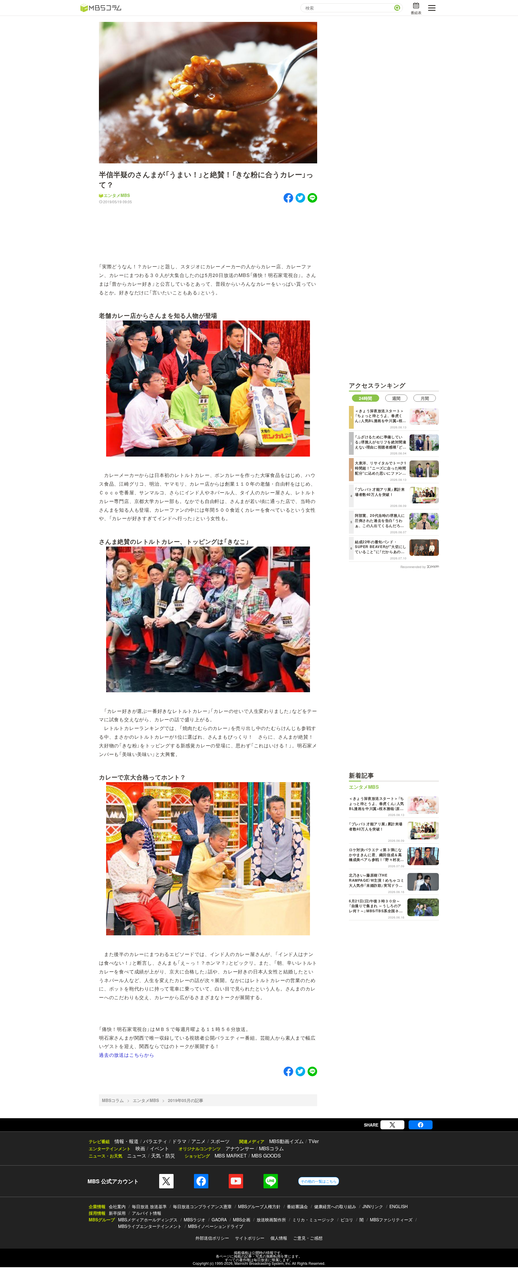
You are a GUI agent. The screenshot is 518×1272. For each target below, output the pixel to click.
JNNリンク (372, 1206)
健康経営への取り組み (335, 1206)
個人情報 (278, 1238)
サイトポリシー (249, 1238)
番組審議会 (297, 1206)
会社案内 (117, 1206)
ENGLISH (398, 1206)
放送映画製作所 (271, 1220)
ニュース (136, 1155)
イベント (159, 1148)
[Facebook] (421, 1124)
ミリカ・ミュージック (313, 1220)
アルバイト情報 (146, 1213)
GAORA (219, 1220)
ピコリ (347, 1220)
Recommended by (413, 566)
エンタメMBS (117, 195)
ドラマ (179, 1141)
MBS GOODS (266, 1155)
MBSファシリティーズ (391, 1220)
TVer (313, 1141)
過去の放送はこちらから (126, 1054)
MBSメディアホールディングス (147, 1220)
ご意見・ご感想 (308, 1238)
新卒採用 (117, 1213)
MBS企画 (241, 1220)
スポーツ (220, 1141)
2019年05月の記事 (185, 1100)
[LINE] (270, 1181)
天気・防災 (163, 1155)
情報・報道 (126, 1141)
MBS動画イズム (286, 1141)
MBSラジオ (194, 1220)
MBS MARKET (231, 1155)
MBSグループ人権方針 (259, 1206)
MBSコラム (113, 1100)
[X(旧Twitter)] (392, 1124)
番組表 (416, 12)
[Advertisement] (208, 229)
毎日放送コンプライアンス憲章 (202, 1206)
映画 (140, 1148)
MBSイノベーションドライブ (215, 1226)
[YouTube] (236, 1181)
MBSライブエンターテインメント (150, 1226)
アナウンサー (239, 1148)
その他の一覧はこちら (319, 1181)
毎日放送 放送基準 (149, 1206)
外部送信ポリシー (212, 1238)
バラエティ (155, 1141)
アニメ (198, 1141)
